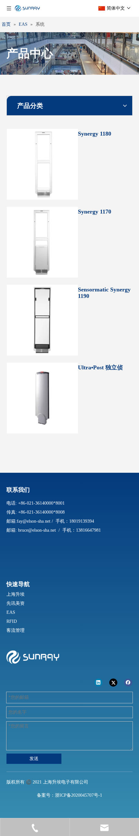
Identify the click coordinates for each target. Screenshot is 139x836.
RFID (11, 621)
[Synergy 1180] (42, 163)
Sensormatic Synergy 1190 (104, 292)
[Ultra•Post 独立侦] (42, 397)
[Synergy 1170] (42, 241)
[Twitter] (113, 682)
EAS (10, 612)
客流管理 (15, 630)
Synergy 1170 (94, 211)
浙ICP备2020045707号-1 (78, 795)
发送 (33, 758)
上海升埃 (15, 594)
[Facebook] (128, 682)
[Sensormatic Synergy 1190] (42, 319)
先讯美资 (15, 603)
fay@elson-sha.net (33, 521)
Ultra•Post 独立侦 (100, 367)
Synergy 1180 (94, 133)
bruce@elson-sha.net (37, 530)
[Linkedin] (98, 682)
